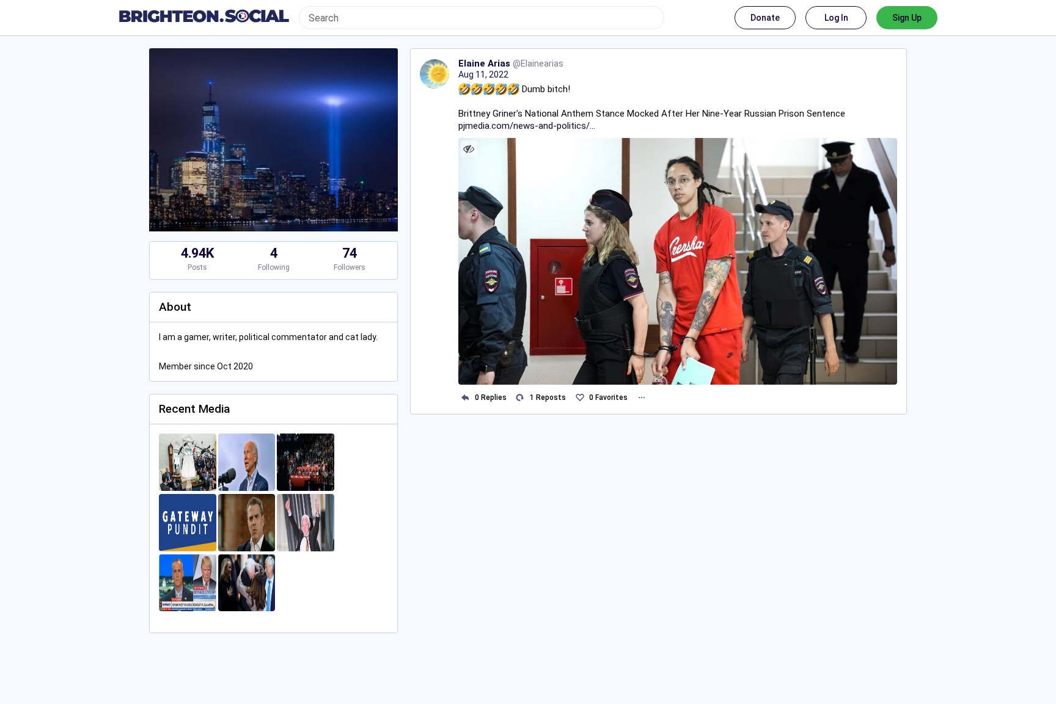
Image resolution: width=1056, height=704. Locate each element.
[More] (641, 398)
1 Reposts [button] (548, 397)
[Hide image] (469, 148)
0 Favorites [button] (608, 397)
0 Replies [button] (491, 397)
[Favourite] (580, 398)
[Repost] (520, 398)
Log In (836, 18)
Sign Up (907, 18)
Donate (765, 18)
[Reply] (465, 398)
